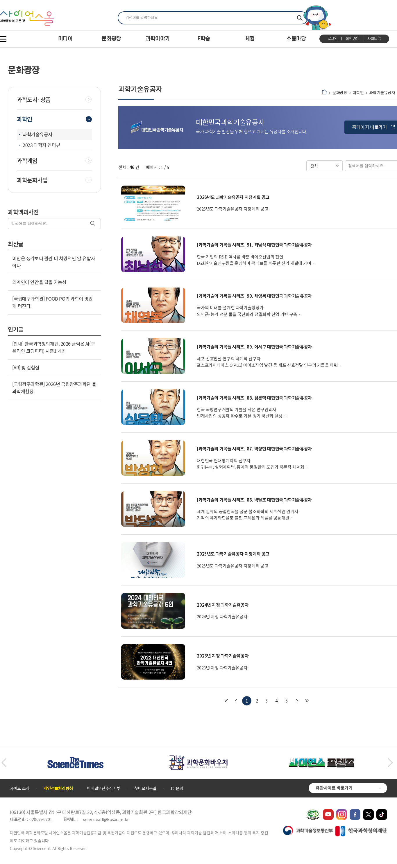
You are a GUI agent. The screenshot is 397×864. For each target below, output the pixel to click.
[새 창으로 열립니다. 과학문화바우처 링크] (198, 758)
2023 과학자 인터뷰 (41, 144)
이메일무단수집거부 (103, 788)
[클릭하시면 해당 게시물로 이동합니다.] (153, 203)
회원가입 (352, 39)
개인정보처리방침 (58, 788)
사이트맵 (374, 39)
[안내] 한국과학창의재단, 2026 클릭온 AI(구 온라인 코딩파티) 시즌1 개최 (53, 347)
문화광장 (339, 92)
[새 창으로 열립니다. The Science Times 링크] (75, 760)
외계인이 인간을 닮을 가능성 (39, 282)
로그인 (333, 39)
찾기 (300, 18)
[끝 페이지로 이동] (307, 700)
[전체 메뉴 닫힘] (3, 39)
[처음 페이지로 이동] (226, 700)
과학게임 (27, 160)
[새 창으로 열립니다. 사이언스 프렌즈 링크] (321, 760)
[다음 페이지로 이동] (297, 700)
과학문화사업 (32, 180)
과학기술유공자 (382, 92)
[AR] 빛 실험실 (25, 367)
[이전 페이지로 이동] (236, 700)
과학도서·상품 (34, 99)
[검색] (93, 224)
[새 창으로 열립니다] (328, 812)
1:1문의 (176, 788)
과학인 (358, 92)
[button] (4, 762)
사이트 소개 (19, 788)
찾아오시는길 (145, 788)
